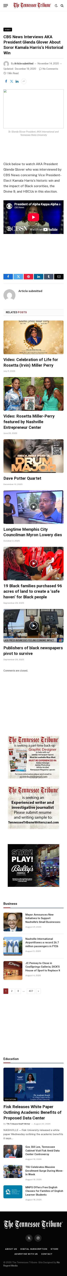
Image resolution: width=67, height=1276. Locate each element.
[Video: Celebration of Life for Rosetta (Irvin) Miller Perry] (33, 337)
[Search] (62, 5)
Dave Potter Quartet (22, 478)
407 (31, 991)
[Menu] (5, 5)
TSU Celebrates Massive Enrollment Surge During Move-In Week (44, 1171)
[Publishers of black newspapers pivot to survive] (33, 626)
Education (10, 1099)
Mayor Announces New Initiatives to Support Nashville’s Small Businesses (42, 918)
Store (54, 1249)
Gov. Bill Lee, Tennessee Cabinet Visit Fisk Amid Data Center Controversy (42, 1150)
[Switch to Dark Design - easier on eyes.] (56, 5)
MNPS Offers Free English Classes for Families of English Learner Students (44, 1191)
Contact (47, 1254)
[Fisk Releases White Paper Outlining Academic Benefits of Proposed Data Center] (33, 1084)
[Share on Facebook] (6, 81)
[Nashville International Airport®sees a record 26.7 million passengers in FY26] (12, 946)
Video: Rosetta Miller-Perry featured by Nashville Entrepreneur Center (29, 422)
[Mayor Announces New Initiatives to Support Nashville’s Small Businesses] (12, 922)
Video (8, 30)
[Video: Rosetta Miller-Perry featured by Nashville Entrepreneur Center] (33, 394)
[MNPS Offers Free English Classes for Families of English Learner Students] (12, 1191)
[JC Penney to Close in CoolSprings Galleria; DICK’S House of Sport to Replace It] (12, 970)
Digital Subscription (33, 1249)
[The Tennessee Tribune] (32, 5)
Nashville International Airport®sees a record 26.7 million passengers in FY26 (42, 942)
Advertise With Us (26, 1254)
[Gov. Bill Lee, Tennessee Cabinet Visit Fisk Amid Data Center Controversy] (12, 1151)
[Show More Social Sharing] (23, 81)
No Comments (50, 68)
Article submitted (23, 63)
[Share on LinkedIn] (17, 81)
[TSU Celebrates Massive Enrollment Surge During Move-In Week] (12, 1171)
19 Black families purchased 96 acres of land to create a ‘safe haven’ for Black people (32, 591)
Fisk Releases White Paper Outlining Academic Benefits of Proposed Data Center (32, 1112)
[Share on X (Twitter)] (11, 81)
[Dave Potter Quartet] (33, 456)
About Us (11, 1249)
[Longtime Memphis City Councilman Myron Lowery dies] (33, 507)
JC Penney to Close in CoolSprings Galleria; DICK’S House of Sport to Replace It (42, 967)
